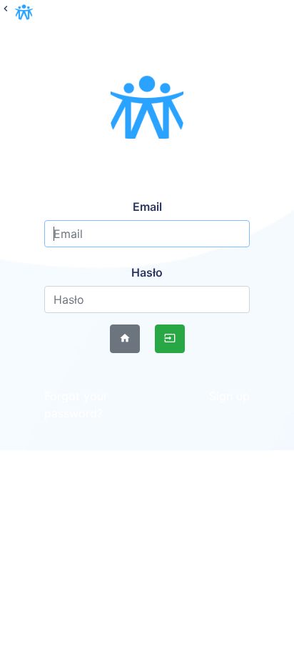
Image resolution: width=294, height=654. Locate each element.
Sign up (229, 396)
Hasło (147, 272)
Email (147, 206)
